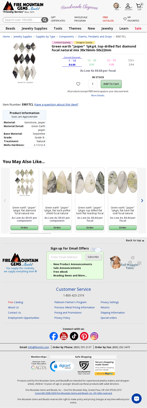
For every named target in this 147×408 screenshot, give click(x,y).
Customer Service (73, 289)
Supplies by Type (45, 36)
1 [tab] (11, 235)
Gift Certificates (58, 19)
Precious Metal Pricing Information (74, 307)
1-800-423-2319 (73, 295)
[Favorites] (78, 84)
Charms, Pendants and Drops (95, 36)
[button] (62, 366)
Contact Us (14, 312)
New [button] (91, 28)
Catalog (15, 302)
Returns (105, 307)
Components (66, 36)
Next (142, 201)
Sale (138, 28)
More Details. (98, 95)
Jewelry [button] (107, 28)
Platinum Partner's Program (70, 302)
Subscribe (93, 256)
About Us (13, 307)
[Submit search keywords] (44, 20)
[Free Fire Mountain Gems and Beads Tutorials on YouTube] (64, 336)
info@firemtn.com (38, 347)
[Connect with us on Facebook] (54, 336)
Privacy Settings (110, 302)
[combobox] (25, 20)
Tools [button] (58, 28)
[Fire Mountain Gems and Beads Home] (23, 7)
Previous (5, 201)
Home (6, 36)
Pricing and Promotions (68, 312)
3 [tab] (97, 235)
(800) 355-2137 (82, 347)
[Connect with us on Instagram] (94, 336)
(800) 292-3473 (121, 347)
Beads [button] (10, 28)
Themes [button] (75, 28)
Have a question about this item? (56, 104)
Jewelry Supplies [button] (34, 28)
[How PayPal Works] (105, 368)
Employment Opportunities (23, 317)
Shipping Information (113, 312)
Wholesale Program (80, 19)
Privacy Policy (62, 317)
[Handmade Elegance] (79, 6)
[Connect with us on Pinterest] (84, 336)
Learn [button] (123, 28)
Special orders (109, 317)
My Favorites (133, 19)
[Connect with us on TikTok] (74, 336)
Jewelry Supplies (23, 36)
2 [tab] (54, 235)
